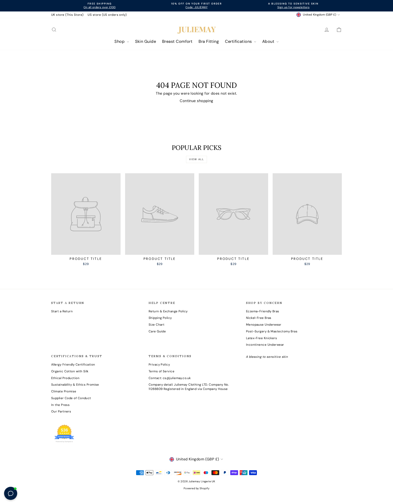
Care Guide (157, 331)
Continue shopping (196, 100)
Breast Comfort (177, 41)
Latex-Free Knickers (261, 338)
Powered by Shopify (196, 488)
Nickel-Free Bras (258, 318)
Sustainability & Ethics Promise (75, 385)
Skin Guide (145, 41)
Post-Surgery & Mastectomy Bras (272, 331)
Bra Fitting (209, 41)
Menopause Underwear (263, 325)
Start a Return (62, 311)
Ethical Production (65, 378)
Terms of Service (161, 371)
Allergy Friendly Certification (73, 364)
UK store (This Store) (67, 15)
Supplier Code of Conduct (71, 398)
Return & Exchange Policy (168, 311)
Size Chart (157, 325)
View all (196, 159)
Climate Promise (63, 391)
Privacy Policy (159, 364)
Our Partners (61, 411)
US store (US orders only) (107, 15)
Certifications (239, 41)
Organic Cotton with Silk (70, 371)
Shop (120, 41)
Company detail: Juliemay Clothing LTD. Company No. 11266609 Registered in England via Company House (189, 387)
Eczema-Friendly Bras (262, 311)
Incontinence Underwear (265, 345)
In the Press (60, 405)
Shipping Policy (160, 318)
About (269, 41)
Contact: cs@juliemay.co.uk (170, 378)
